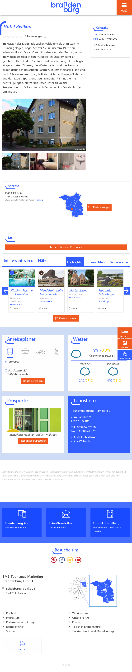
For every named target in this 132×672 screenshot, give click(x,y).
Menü (124, 11)
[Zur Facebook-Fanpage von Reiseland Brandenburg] (62, 561)
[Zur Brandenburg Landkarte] (92, 592)
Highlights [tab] (74, 262)
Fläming (39, 200)
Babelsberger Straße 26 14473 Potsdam (20, 591)
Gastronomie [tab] (119, 262)
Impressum (13, 618)
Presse (76, 622)
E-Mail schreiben (84, 437)
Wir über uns (80, 613)
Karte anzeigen (101, 207)
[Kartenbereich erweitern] (127, 267)
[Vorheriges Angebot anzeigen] (5, 291)
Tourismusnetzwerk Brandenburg (93, 631)
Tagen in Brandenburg (86, 627)
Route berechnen (33, 381)
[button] (125, 344)
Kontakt (11, 613)
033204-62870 (86, 427)
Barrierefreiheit (15, 627)
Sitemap (11, 631)
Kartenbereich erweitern (111, 267)
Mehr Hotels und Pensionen (66, 247)
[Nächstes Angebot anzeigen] (127, 291)
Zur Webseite (82, 441)
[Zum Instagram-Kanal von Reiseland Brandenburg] (70, 561)
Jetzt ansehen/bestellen (33, 441)
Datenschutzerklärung (20, 622)
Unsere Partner (81, 618)
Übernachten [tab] (95, 262)
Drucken (22, 650)
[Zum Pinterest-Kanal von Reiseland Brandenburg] (54, 561)
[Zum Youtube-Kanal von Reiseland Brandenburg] (78, 561)
